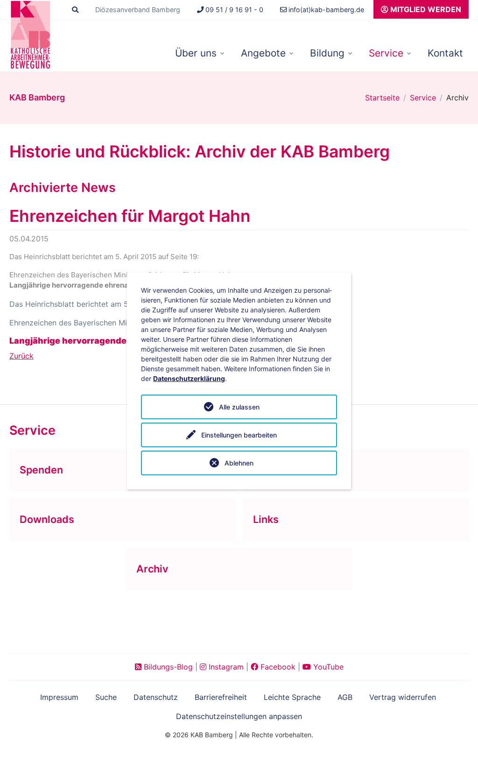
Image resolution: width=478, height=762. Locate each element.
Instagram (225, 666)
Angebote (263, 53)
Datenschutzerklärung (189, 378)
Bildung (327, 53)
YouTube (327, 666)
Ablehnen (239, 463)
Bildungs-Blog (167, 666)
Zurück (21, 355)
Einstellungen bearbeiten (239, 435)
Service (386, 53)
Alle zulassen (239, 407)
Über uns (196, 53)
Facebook (276, 666)
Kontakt (445, 53)
